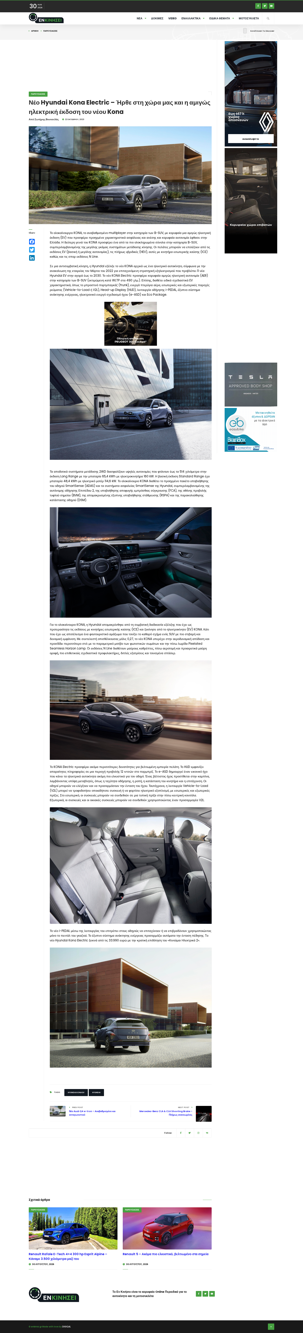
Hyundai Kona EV (76, 1092)
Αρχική (34, 31)
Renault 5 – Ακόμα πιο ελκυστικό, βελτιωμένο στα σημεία (165, 1254)
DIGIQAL (66, 1326)
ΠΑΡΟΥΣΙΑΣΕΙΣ (50, 31)
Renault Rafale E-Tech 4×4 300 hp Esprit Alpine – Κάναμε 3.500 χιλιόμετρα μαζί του (68, 1256)
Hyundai (96, 1092)
